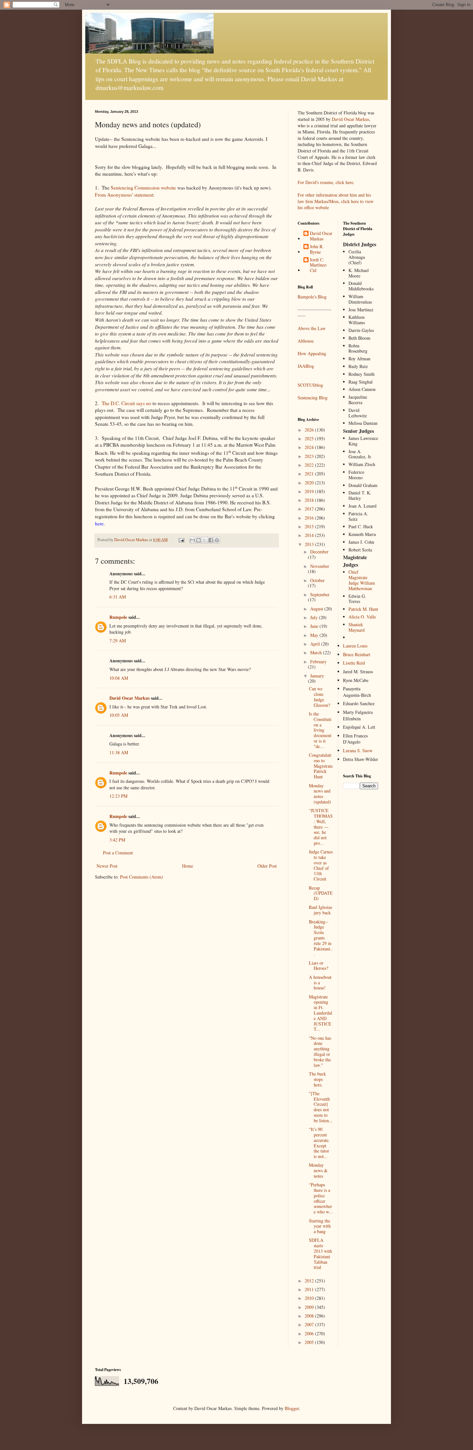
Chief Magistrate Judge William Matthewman (361, 580)
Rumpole (118, 617)
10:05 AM (118, 715)
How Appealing (312, 353)
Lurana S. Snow (358, 750)
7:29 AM (117, 640)
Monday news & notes (318, 1170)
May (315, 635)
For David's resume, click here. (326, 182)
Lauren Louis (355, 646)
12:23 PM (118, 796)
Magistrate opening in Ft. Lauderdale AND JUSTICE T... (320, 1013)
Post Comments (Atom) (141, 877)
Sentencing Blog (313, 397)
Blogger (292, 1408)
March (316, 652)
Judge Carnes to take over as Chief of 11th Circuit (321, 865)
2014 (310, 535)
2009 (310, 1307)
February (318, 661)
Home (187, 866)
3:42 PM (117, 840)
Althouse (306, 341)
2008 (310, 1316)
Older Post (267, 866)
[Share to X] (204, 540)
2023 (310, 456)
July (314, 617)
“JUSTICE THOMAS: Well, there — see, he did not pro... (321, 826)
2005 (310, 1342)
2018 (310, 500)
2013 (310, 544)
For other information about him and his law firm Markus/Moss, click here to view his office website (336, 201)
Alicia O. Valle (362, 617)
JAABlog (306, 366)
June (315, 626)
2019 (310, 491)
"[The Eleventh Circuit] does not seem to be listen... (321, 1107)
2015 (310, 526)
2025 (310, 438)
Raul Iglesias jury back (320, 910)
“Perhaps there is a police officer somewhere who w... (321, 1198)
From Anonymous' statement (124, 194)
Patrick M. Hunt (363, 609)
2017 (310, 509)
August (317, 609)
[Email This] (192, 540)
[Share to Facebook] (211, 540)
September (319, 594)
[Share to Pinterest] (217, 540)
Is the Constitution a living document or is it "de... (320, 730)
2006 (310, 1333)
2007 (310, 1324)
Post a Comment (118, 853)
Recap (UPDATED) (321, 893)
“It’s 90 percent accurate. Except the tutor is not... (319, 1142)
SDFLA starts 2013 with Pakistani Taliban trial (320, 1253)
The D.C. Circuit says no (126, 403)
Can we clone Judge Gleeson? (319, 697)
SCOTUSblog (310, 385)
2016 (310, 518)
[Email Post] (181, 539)
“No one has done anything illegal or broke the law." (320, 1051)
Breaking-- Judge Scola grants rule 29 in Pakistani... (321, 938)
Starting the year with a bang (320, 1226)
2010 (310, 1298)
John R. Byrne (317, 249)
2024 (310, 447)
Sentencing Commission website (143, 187)
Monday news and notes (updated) (320, 794)
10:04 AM (118, 678)
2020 (310, 483)
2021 (310, 474)
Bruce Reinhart (356, 654)
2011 (310, 1289)
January (317, 676)
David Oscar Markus (129, 698)
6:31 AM (117, 597)
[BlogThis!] (198, 540)
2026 (310, 430)
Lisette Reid (354, 663)
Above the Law (312, 328)
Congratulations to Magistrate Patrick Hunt (321, 766)
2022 (310, 465)
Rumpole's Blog (312, 297)
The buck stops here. (317, 1079)
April (315, 644)
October (317, 580)
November (319, 566)
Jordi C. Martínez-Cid (319, 265)
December (319, 552)
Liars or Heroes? (318, 965)
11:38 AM (118, 752)
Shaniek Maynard (356, 627)
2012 (310, 1281)
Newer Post (107, 866)
